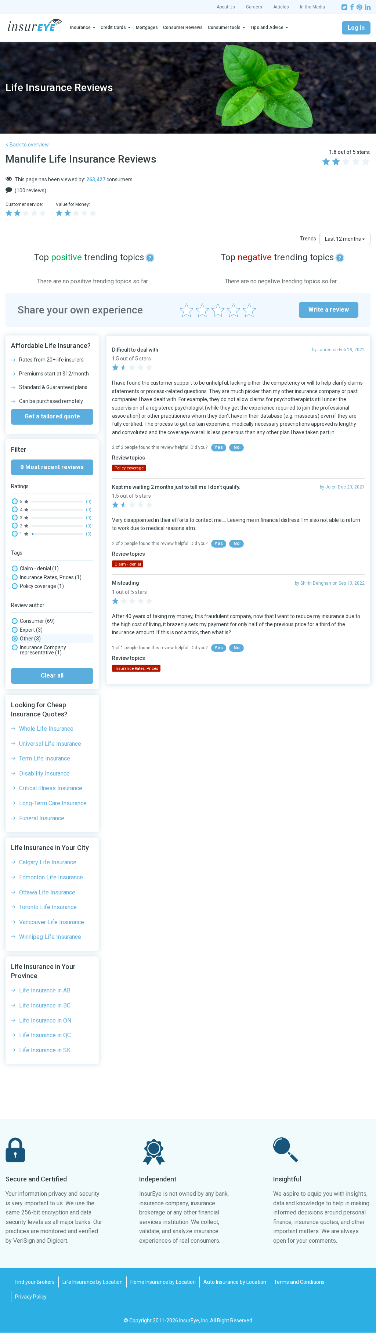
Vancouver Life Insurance (51, 922)
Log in (356, 27)
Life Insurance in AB (44, 990)
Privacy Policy (31, 1297)
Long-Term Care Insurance (53, 803)
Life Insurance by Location (92, 1282)
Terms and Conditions (299, 1282)
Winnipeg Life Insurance (50, 936)
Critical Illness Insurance (50, 788)
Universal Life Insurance (50, 743)
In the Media (312, 7)
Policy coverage (42, 586)
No (237, 447)
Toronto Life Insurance (48, 907)
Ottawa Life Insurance (47, 892)
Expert (31, 630)
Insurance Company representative (43, 649)
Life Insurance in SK (44, 1050)
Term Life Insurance (44, 758)
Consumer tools (224, 27)
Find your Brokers (35, 1282)
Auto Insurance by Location (234, 1282)
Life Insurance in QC (45, 1035)
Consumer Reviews (183, 27)
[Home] (35, 25)
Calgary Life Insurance (47, 862)
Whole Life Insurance (46, 728)
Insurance (80, 27)
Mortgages (147, 27)
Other (30, 639)
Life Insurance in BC (44, 1005)
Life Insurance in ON (45, 1020)
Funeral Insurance (41, 818)
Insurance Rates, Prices (51, 577)
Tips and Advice (266, 27)
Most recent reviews (54, 467)
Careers (254, 7)
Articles (281, 7)
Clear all (52, 675)
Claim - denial (39, 568)
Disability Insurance (44, 773)
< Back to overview (27, 145)
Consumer (37, 621)
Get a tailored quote (52, 416)
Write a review (328, 309)
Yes (218, 447)
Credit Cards (113, 27)
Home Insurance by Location (163, 1282)
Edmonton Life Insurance (51, 877)
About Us (226, 7)
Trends (308, 238)
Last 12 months (343, 239)
